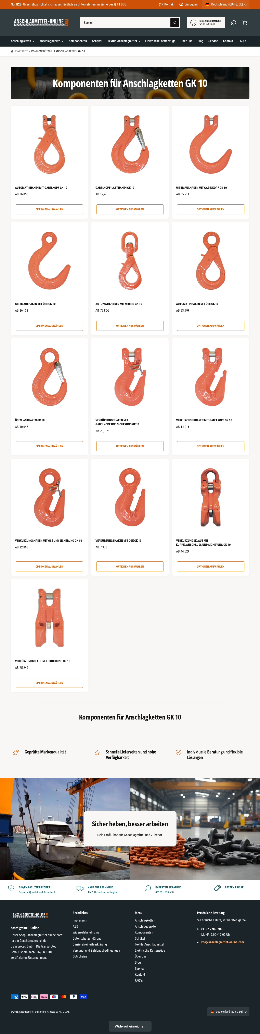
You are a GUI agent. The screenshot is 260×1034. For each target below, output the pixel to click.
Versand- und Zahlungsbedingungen (96, 950)
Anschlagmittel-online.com (32, 1011)
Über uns (140, 956)
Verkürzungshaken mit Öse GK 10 (118, 541)
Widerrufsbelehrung (86, 932)
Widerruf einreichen (130, 1026)
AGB (75, 926)
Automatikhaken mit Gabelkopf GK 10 (41, 188)
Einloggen (191, 4)
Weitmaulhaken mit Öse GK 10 (35, 304)
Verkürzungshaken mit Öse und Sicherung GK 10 (48, 541)
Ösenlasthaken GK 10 (30, 420)
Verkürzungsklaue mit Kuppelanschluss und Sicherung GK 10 (203, 543)
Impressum (80, 920)
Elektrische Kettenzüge (150, 950)
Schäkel (140, 938)
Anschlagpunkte (49, 41)
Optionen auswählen (49, 209)
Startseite (21, 51)
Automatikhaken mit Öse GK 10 (197, 304)
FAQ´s (139, 981)
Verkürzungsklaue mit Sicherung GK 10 (42, 661)
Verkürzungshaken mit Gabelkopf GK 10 (204, 420)
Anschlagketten (21, 41)
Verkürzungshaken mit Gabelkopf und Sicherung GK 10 (117, 422)
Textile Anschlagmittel (122, 41)
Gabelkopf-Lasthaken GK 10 (114, 188)
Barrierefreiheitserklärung (90, 944)
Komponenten (144, 932)
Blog (138, 962)
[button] (244, 22)
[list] (130, 890)
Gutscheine (80, 956)
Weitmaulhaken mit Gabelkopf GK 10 (201, 188)
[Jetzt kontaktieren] (233, 22)
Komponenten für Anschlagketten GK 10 (58, 51)
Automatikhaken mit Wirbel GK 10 (118, 304)
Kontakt (169, 4)
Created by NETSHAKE (58, 1011)
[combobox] (130, 22)
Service (139, 969)
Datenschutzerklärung (87, 938)
